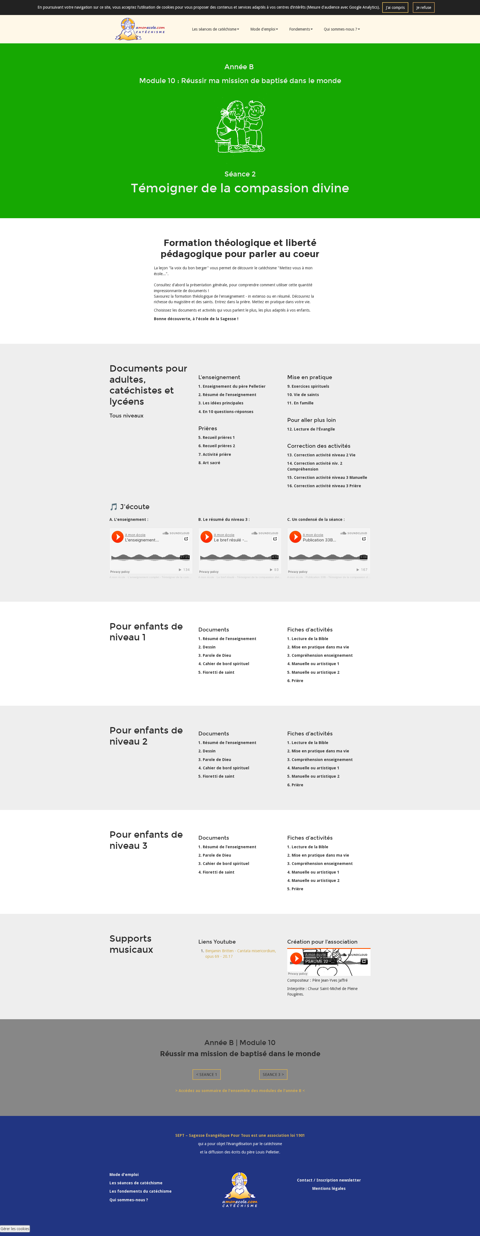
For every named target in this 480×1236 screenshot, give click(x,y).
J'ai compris (395, 7)
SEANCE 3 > (273, 1074)
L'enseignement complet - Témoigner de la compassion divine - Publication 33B (179, 577)
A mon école (117, 577)
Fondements (299, 29)
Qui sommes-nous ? (340, 29)
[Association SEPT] (140, 29)
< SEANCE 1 (206, 1074)
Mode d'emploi (262, 29)
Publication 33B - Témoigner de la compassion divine (340, 577)
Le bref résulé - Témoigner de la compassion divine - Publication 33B (261, 577)
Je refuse (423, 7)
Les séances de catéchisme (214, 29)
